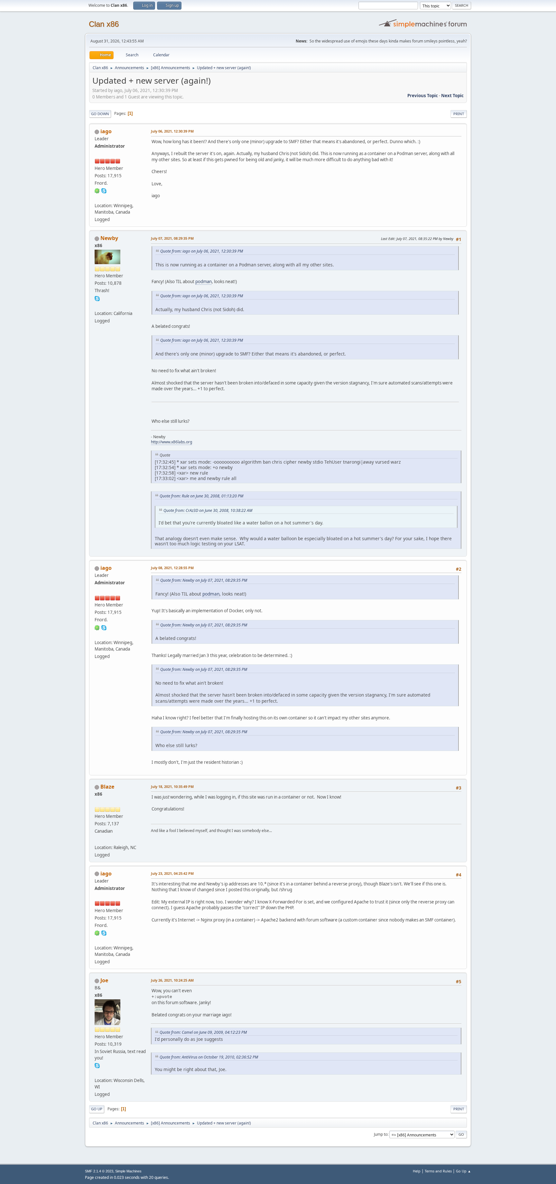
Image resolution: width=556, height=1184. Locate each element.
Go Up (96, 1108)
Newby (109, 238)
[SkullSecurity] (97, 198)
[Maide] (97, 839)
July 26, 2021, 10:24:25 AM (172, 980)
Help (417, 1171)
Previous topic (422, 95)
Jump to (380, 1134)
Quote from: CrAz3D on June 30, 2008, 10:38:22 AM (207, 510)
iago (106, 131)
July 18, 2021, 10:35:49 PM (172, 786)
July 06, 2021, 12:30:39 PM (172, 131)
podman (203, 281)
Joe (104, 980)
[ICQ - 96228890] (97, 190)
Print (458, 113)
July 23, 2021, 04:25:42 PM (172, 873)
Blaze (107, 786)
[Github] (97, 1073)
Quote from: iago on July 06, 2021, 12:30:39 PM (201, 251)
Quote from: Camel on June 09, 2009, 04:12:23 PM (203, 1032)
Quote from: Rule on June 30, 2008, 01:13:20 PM (201, 496)
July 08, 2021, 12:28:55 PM (172, 567)
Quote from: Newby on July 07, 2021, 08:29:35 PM (203, 580)
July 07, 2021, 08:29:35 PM (172, 238)
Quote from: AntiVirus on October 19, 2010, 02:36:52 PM (209, 1057)
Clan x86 (104, 24)
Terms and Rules (438, 1171)
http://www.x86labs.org (171, 442)
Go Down (100, 113)
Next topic (452, 95)
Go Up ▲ (463, 1171)
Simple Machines (128, 1171)
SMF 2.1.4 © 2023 (99, 1171)
